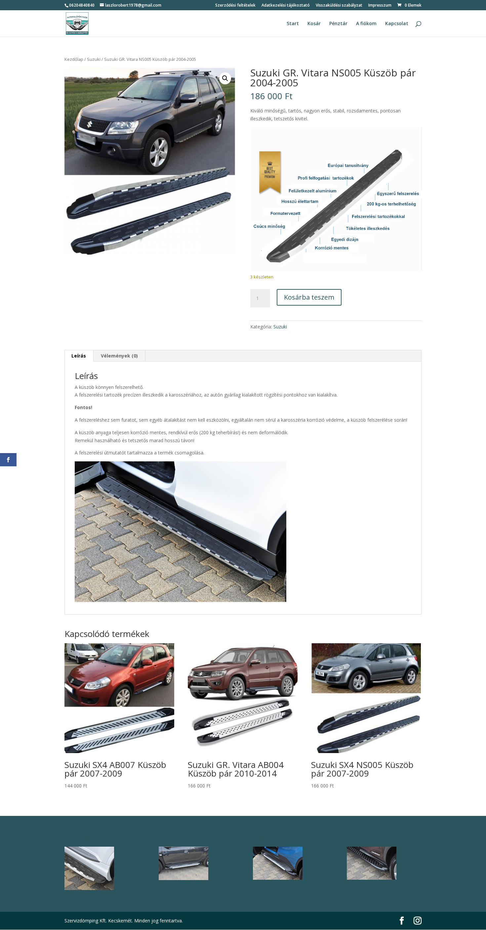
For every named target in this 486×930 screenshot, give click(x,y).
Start (293, 23)
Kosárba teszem (309, 297)
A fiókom (366, 23)
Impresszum (379, 5)
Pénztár (338, 23)
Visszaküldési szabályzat (339, 5)
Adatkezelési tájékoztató (286, 5)
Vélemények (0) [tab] (119, 356)
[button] (225, 78)
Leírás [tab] (78, 356)
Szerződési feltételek (235, 5)
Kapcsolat (396, 23)
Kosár (314, 23)
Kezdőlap (73, 59)
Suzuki (94, 59)
